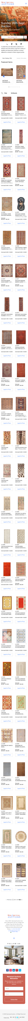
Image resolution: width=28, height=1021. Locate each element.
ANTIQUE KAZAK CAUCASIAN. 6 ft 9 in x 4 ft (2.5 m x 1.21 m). (7, 115)
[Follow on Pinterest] (17, 970)
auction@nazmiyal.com (14, 930)
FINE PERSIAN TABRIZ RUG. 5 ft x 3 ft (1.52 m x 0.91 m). (21, 249)
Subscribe (14, 999)
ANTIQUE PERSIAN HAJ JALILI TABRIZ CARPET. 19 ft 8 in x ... (6, 81)
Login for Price (7, 122)
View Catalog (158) (12, 37)
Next (20, 899)
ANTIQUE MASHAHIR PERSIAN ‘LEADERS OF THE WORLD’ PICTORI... (20, 81)
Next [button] (24, 76)
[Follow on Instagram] (10, 970)
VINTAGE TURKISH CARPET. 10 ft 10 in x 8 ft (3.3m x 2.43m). (7, 349)
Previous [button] (3, 76)
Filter (5, 93)
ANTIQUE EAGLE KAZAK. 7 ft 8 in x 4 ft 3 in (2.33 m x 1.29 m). (21, 115)
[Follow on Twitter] (20, 970)
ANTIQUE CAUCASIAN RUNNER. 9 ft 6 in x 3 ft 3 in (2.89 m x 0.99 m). (7, 316)
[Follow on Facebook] (7, 970)
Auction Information (21, 58)
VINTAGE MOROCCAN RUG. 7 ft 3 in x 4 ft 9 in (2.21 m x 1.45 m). (21, 449)
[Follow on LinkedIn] (13, 970)
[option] (7, 74)
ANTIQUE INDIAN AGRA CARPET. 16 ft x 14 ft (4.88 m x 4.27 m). (7, 282)
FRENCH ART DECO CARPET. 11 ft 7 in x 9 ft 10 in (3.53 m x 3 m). (6, 814)
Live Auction (8, 20)
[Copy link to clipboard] (7, 44)
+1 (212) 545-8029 (16, 929)
